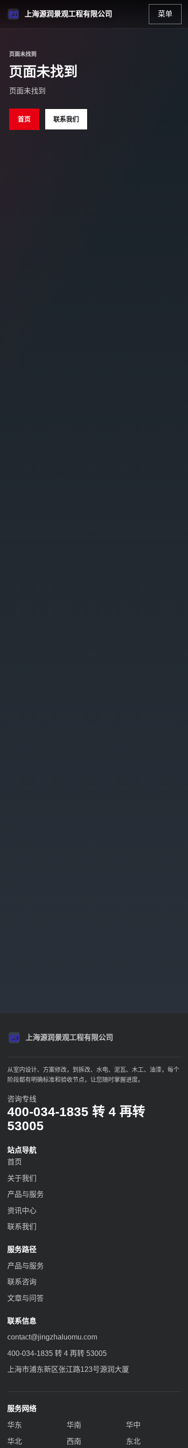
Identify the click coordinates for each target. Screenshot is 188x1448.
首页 (24, 119)
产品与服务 (25, 1194)
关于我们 (22, 1178)
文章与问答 (25, 1298)
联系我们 (66, 119)
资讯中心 (22, 1211)
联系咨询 (22, 1282)
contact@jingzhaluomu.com (52, 1337)
